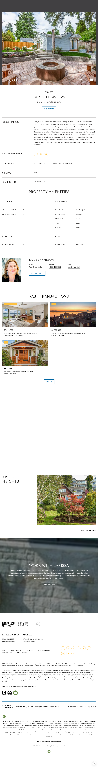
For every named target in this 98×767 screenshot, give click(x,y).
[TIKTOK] (78, 648)
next (14, 80)
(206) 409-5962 (55, 267)
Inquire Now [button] (49, 109)
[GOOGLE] (68, 653)
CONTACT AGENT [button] (37, 273)
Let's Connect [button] (49, 585)
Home (4, 650)
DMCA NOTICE (22, 653)
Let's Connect (7, 653)
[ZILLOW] (63, 653)
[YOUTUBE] (84, 648)
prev (9, 80)
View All (49, 382)
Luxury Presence (51, 706)
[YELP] (73, 653)
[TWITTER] (89, 648)
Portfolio (29, 650)
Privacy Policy (90, 706)
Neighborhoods (44, 650)
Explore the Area (88, 531)
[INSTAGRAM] (68, 648)
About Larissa (16, 650)
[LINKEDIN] (73, 648)
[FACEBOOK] (63, 648)
